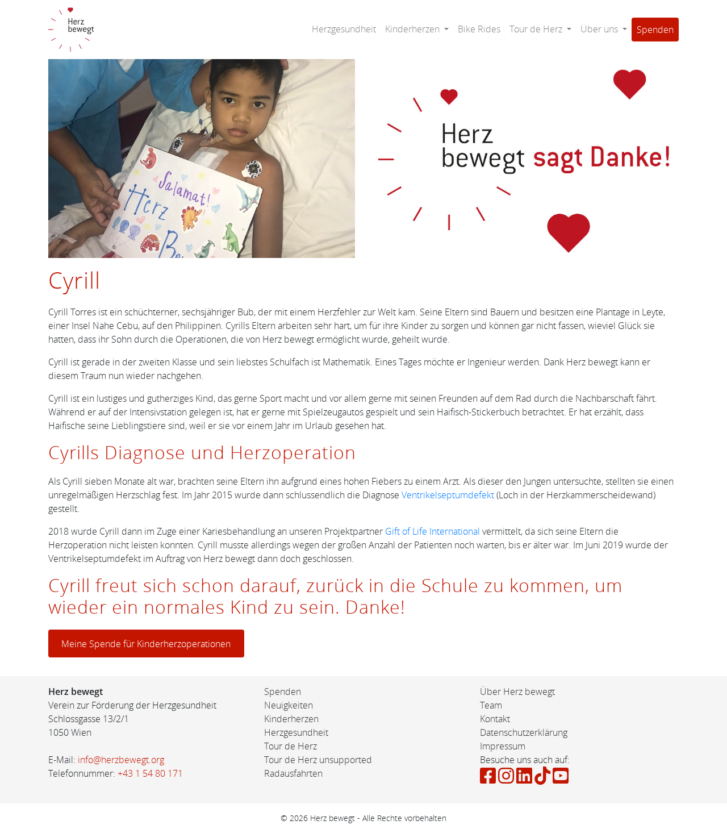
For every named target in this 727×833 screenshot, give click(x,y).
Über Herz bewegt (517, 691)
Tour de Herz (290, 746)
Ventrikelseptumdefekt (448, 495)
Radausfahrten (293, 773)
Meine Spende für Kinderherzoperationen (146, 644)
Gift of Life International (432, 531)
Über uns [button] (600, 29)
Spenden (655, 29)
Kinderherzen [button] (413, 29)
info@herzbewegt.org (121, 759)
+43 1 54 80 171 (150, 773)
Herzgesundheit (344, 29)
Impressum (502, 746)
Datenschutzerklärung (523, 732)
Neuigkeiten (288, 705)
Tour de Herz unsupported (318, 759)
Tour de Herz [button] (537, 29)
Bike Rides (479, 29)
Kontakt (495, 719)
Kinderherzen (291, 719)
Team (491, 705)
